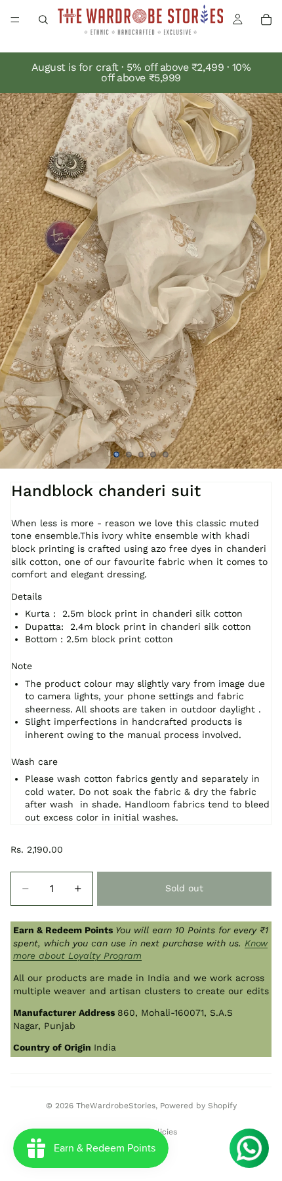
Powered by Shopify (198, 1105)
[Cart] (266, 19)
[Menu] (15, 20)
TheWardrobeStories (115, 1105)
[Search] (43, 19)
